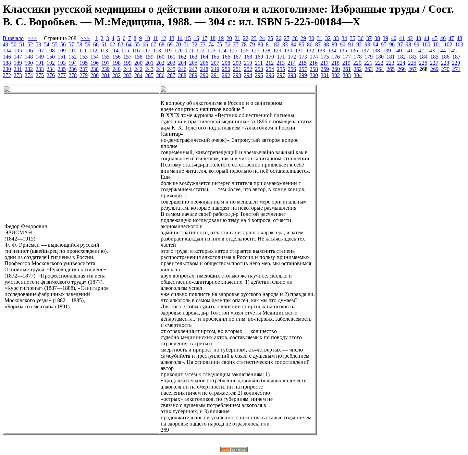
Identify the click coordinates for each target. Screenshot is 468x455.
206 (204, 63)
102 (448, 44)
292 (226, 75)
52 (30, 44)
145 (452, 50)
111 (83, 50)
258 (314, 69)
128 (266, 50)
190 (29, 63)
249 (215, 69)
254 (270, 69)
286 (160, 75)
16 (196, 38)
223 (390, 63)
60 (96, 44)
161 (171, 57)
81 (268, 44)
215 (302, 63)
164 (204, 57)
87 (318, 44)
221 (368, 63)
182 (401, 57)
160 (160, 57)
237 (83, 69)
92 (359, 44)
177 (347, 57)
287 (171, 75)
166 (226, 57)
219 (346, 63)
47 (451, 38)
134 (332, 50)
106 (29, 50)
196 (94, 63)
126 (244, 50)
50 (13, 44)
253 (259, 69)
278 (73, 75)
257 (303, 69)
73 (203, 44)
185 (434, 57)
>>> (85, 38)
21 (237, 38)
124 (222, 50)
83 (285, 44)
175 (325, 57)
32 (328, 38)
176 (336, 57)
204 (182, 63)
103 (459, 44)
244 (160, 69)
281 (105, 75)
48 (459, 38)
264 (379, 69)
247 (193, 69)
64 (129, 44)
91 (351, 44)
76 (227, 44)
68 (161, 44)
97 (400, 44)
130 (288, 50)
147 (18, 57)
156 (116, 57)
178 (358, 57)
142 (420, 50)
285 (149, 75)
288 (182, 75)
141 (409, 50)
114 (115, 50)
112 (93, 50)
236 (73, 69)
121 (189, 50)
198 (116, 63)
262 (358, 69)
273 (18, 75)
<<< (32, 38)
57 (71, 44)
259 (325, 69)
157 (127, 57)
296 (270, 75)
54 (46, 44)
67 (153, 44)
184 (423, 57)
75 (219, 44)
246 (182, 69)
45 (435, 38)
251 (237, 69)
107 (40, 50)
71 (186, 44)
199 (127, 63)
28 (295, 38)
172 (292, 57)
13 (171, 38)
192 (51, 63)
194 (73, 63)
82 (277, 44)
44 (426, 38)
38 (377, 38)
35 (352, 38)
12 (163, 38)
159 (149, 57)
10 (147, 38)
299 (303, 75)
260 (336, 69)
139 (387, 50)
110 (72, 50)
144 (442, 50)
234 (51, 69)
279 (83, 75)
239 (105, 69)
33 (336, 38)
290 (204, 75)
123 (211, 50)
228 (445, 63)
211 (259, 63)
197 (105, 63)
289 (193, 75)
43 (418, 38)
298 (292, 75)
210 (248, 63)
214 (291, 63)
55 (55, 44)
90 (342, 44)
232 (29, 69)
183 (412, 57)
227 (434, 63)
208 (226, 63)
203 (171, 63)
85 (301, 44)
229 (456, 63)
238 (94, 69)
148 (29, 57)
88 (326, 44)
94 (375, 44)
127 (255, 50)
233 (40, 69)
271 (456, 69)
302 (336, 75)
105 (18, 50)
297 (281, 75)
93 (367, 44)
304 (358, 75)
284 (138, 75)
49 (5, 44)
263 (369, 69)
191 (40, 63)
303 (347, 75)
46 (443, 38)
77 (235, 44)
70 (178, 44)
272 (7, 75)
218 (335, 63)
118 (157, 50)
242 (138, 69)
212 (270, 63)
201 (149, 63)
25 (270, 38)
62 (112, 44)
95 (383, 44)
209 (237, 63)
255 (281, 69)
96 (392, 44)
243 (149, 69)
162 (182, 57)
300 (314, 75)
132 (310, 50)
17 (204, 38)
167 (237, 57)
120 (178, 50)
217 (324, 63)
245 (171, 69)
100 (426, 44)
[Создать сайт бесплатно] (234, 450)
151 (62, 57)
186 (445, 57)
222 (379, 63)
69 (170, 44)
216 (313, 63)
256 (292, 69)
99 (416, 44)
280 (94, 75)
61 (104, 44)
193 (62, 63)
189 (18, 63)
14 (180, 38)
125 (233, 50)
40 (393, 38)
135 (343, 50)
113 (104, 50)
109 (62, 50)
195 (83, 63)
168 (248, 57)
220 (357, 63)
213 (280, 63)
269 (434, 69)
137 (365, 50)
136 (354, 50)
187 (456, 57)
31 (319, 38)
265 (390, 69)
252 (248, 69)
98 (408, 44)
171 (281, 57)
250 (226, 69)
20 (229, 38)
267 (412, 69)
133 (321, 50)
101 (437, 44)
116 (136, 50)
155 (105, 57)
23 (254, 38)
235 (62, 69)
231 (18, 69)
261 (347, 69)
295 (259, 75)
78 (244, 44)
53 (38, 44)
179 (369, 57)
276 (51, 75)
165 (215, 57)
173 (303, 57)
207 (215, 63)
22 (245, 38)
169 (259, 57)
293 (237, 75)
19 (221, 38)
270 (445, 69)
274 (29, 75)
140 (398, 50)
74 (211, 44)
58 (79, 44)
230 (7, 69)
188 (7, 63)
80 (260, 44)
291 (215, 75)
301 (325, 75)
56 (63, 44)
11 (155, 38)
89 (334, 44)
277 (62, 75)
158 (138, 57)
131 (299, 50)
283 (127, 75)
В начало (13, 38)
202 (160, 63)
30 (311, 38)
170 (270, 57)
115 (125, 50)
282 (116, 75)
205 (193, 63)
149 (40, 57)
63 (120, 44)
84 (293, 44)
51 (22, 44)
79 (252, 44)
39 (385, 38)
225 (412, 63)
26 (278, 38)
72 (194, 44)
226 (423, 63)
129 (277, 50)
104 (7, 50)
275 (40, 75)
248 (204, 69)
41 (402, 38)
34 (344, 38)
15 (188, 38)
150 (51, 57)
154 (94, 57)
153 (83, 57)
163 (193, 57)
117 (146, 50)
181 (390, 57)
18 (212, 38)
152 (73, 57)
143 (431, 50)
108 (51, 50)
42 (410, 38)
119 (168, 50)
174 (314, 57)
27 (287, 38)
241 (127, 69)
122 (200, 50)
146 (7, 57)
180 (379, 57)
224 (401, 63)
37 (369, 38)
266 (401, 69)
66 (145, 44)
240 (116, 69)
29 (303, 38)
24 (262, 38)
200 (138, 63)
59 (87, 44)
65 (137, 44)
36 (361, 38)
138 (376, 50)
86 (309, 44)
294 (248, 75)
